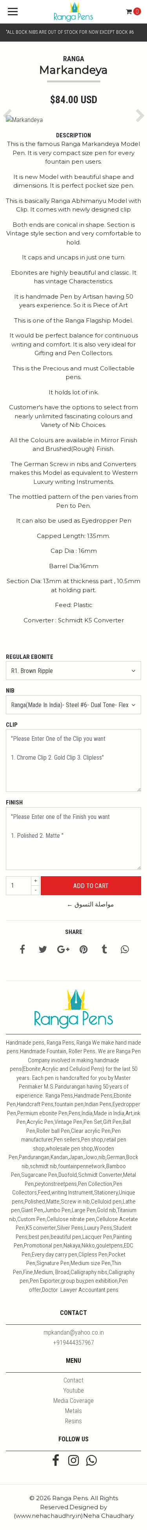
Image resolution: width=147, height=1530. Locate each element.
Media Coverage (73, 1400)
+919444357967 (73, 1342)
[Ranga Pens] (74, 12)
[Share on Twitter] (42, 950)
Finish (14, 802)
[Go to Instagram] (73, 1461)
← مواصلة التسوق (90, 904)
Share (73, 932)
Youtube (73, 1390)
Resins (73, 1421)
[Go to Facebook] (56, 1461)
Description (73, 135)
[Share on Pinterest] (84, 950)
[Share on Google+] (63, 950)
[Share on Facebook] (22, 950)
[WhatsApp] (91, 1461)
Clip (12, 724)
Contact (73, 1380)
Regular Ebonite (29, 656)
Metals (73, 1411)
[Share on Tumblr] (104, 950)
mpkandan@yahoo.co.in (74, 1332)
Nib (10, 690)
